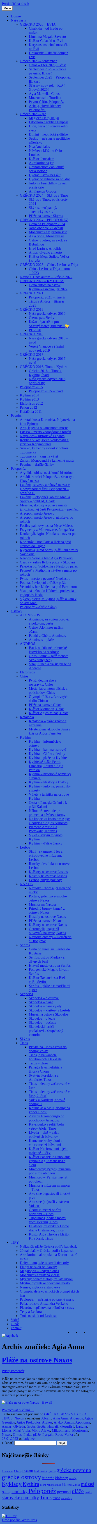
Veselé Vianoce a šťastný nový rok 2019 (47, 348)
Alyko (58, 1422)
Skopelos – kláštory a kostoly (50, 1010)
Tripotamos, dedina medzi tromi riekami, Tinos (47, 1220)
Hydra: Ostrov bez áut (44, 175)
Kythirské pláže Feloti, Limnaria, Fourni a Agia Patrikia (46, 766)
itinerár (48, 1478)
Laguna (81, 1426)
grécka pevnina (73, 1470)
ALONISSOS (30, 615)
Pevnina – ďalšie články (37, 464)
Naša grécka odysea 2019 (47, 313)
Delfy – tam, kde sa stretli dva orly (44, 1263)
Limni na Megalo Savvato (47, 36)
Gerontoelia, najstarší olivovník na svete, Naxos (47, 931)
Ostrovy (16, 611)
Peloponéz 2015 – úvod (46, 391)
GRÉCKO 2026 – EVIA (38, 24)
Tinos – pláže (38, 1063)
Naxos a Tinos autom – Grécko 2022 (46, 277)
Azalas (7, 1426)
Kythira (25, 737)
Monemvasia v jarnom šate (48, 232)
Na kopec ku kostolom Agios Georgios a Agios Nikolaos (49, 821)
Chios (24, 676)
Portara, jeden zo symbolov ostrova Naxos (48, 898)
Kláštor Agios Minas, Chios (48, 713)
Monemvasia (71, 1484)
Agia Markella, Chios (44, 93)
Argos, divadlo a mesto (45, 252)
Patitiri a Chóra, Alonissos (47, 635)
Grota (31, 1426)
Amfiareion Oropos (43, 191)
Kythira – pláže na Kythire (48, 758)
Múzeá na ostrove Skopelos (48, 1014)
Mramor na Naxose (42, 904)
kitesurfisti (67, 1426)
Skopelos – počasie (42, 1022)
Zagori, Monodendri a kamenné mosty (47, 460)
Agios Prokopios (28, 1422)
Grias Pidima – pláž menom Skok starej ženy (48, 658)
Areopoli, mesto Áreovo (37, 513)
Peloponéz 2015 (31, 387)
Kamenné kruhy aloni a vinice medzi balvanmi (45, 1143)
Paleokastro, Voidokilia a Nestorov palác (49, 566)
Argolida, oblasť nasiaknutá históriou (46, 473)
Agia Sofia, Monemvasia (46, 236)
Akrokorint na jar (41, 163)
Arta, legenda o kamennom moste (44, 428)
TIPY (15, 1242)
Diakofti (27, 1471)
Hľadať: (8, 1443)
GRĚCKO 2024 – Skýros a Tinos (44, 195)
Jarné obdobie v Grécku (46, 228)
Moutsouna (80, 1430)
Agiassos (76, 1418)
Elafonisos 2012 (31, 403)
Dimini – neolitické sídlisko (48, 134)
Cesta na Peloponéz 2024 (47, 224)
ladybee (29, 1439)
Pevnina (16, 415)
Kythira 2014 (29, 395)
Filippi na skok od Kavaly (38, 1267)
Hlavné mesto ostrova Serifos (50, 965)
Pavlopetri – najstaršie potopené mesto (47, 1299)
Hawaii (52, 1426)
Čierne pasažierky (41, 318)
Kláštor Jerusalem (41, 159)
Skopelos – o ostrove (44, 998)
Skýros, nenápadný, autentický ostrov (43, 210)
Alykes (47, 1422)
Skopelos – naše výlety (45, 1006)
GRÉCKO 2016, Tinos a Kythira (43, 367)
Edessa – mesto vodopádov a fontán (45, 432)
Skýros (25, 1039)
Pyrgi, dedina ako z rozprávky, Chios (42, 682)
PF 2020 (35, 330)
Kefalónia (27, 717)
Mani (43, 1484)
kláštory (61, 1478)
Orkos (17, 1434)
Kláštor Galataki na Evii (46, 41)
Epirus (51, 1471)
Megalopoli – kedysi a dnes (39, 1271)
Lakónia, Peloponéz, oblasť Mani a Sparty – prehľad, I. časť (45, 499)
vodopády (66, 1498)
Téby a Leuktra (31, 1312)
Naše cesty (18, 20)
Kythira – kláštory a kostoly (48, 782)
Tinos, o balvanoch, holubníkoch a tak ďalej (45, 1057)
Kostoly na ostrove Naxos (47, 916)
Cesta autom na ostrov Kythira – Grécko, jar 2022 (48, 287)
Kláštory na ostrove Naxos (48, 925)
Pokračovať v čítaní (18, 1410)
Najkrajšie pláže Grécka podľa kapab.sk (48, 1246)
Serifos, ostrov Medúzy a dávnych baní (47, 959)
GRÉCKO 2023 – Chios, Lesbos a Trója (49, 265)
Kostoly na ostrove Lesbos (48, 876)
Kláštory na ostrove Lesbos (48, 872)
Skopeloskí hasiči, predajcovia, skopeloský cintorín (46, 1031)
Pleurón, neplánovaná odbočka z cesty (47, 1307)
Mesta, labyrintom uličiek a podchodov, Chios (48, 690)
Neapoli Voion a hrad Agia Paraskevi (46, 558)
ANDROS (27, 644)
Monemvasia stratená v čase (40, 1275)
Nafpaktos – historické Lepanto (42, 436)
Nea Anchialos (39, 146)
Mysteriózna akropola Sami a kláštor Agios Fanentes (49, 731)
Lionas (7, 1430)
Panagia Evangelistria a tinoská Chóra (45, 1069)
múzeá (87, 1484)
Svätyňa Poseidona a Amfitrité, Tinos (43, 1077)
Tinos (24, 1043)
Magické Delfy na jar (44, 118)
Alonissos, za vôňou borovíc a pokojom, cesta (49, 621)
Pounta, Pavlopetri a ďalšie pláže (43, 582)
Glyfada (19, 1426)
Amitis (69, 1422)
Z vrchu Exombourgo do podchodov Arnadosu (46, 1118)
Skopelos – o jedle (42, 1018)
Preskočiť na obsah (15, 4)
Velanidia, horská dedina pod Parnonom (48, 587)
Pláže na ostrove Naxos (45, 921)
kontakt (16, 1328)
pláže (37, 1434)
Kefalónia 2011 (31, 411)
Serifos (25, 945)
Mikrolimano (61, 1430)
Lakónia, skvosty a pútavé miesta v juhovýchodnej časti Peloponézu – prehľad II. (45, 489)
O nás (15, 1324)
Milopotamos (54, 1484)
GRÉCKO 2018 (31, 334)
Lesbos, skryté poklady (45, 880)
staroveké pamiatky (20, 1497)
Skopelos (26, 994)
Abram (46, 1418)
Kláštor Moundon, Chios (46, 709)
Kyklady (12, 1484)
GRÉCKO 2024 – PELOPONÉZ (44, 220)
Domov (16, 16)
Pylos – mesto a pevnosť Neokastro (45, 578)
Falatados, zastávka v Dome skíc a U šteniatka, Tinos (49, 1228)
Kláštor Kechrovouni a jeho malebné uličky (48, 1151)
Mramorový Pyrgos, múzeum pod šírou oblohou (50, 1171)
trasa (56, 1497)
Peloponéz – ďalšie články (38, 607)
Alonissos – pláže (41, 640)
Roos (59, 1434)
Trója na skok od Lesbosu (38, 1316)
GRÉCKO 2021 (31, 293)
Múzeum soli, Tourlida (45, 98)
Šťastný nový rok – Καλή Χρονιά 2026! (47, 87)
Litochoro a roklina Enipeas (48, 122)
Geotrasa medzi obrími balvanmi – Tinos (45, 1212)
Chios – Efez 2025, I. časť (47, 65)
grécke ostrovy (21, 1477)
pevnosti (64, 1491)
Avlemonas (7, 1471)
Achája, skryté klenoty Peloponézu (45, 108)
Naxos (19, 1418)
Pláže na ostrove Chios (45, 705)
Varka (69, 1434)
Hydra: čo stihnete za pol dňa (49, 179)
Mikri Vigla (21, 1430)
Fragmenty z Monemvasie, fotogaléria (47, 530)
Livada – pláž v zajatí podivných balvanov (44, 1134)
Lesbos (25, 847)
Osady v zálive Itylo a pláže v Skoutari (47, 562)
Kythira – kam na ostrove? (48, 749)
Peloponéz (18, 468)
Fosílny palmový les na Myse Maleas (46, 525)
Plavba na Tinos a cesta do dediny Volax (48, 1049)
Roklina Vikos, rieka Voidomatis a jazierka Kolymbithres (44, 442)
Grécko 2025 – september (38, 61)
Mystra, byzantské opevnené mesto (45, 1283)
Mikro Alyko (41, 1430)
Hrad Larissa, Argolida (45, 248)
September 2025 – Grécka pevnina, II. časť (47, 71)
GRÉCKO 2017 (31, 354)
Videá (15, 1320)
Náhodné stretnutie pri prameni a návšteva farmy (47, 813)
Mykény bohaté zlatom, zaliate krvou (46, 1279)
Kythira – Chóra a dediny (47, 754)
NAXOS (26, 884)
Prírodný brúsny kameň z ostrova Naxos (47, 910)
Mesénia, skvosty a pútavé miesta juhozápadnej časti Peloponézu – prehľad (49, 507)
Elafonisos (27, 672)
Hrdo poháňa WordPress (19, 1520)
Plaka (27, 1434)
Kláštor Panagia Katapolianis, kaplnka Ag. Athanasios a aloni (50, 1161)
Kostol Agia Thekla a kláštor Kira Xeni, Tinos (49, 1236)
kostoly (72, 1478)
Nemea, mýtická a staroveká (40, 1287)
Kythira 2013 (29, 399)
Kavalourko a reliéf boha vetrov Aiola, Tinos (46, 1126)
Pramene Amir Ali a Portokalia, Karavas (43, 829)
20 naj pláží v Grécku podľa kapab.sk (47, 1250)
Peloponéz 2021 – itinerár (47, 297)
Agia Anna (60, 1418)
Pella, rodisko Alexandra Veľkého (44, 1303)
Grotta (41, 1426)
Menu (7, 8)
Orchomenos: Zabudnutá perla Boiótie (46, 169)
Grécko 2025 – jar (33, 114)
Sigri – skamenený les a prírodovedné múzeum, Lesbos (45, 855)
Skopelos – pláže (41, 1002)
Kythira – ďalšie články (45, 843)
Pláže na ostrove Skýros (46, 216)
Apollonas (82, 1422)
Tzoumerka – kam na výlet (39, 456)
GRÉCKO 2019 (31, 309)
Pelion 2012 (28, 407)
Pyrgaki (47, 1434)
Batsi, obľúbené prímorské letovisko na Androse (48, 650)
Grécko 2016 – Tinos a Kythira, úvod (45, 373)
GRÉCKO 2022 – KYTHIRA (42, 281)
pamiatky (19, 1491)
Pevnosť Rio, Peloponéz (46, 102)
